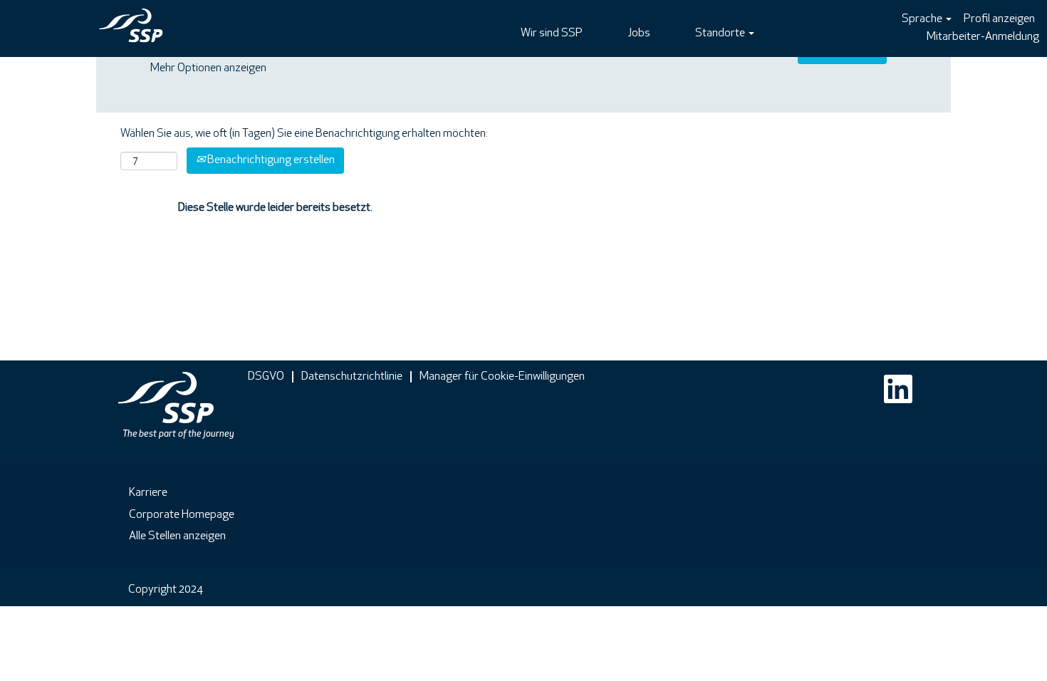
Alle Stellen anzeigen (177, 536)
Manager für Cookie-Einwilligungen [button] (502, 377)
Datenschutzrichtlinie (351, 377)
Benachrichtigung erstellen (270, 160)
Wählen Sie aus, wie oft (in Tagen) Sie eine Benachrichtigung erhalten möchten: (304, 134)
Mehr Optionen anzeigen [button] (208, 68)
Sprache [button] (923, 19)
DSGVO (266, 377)
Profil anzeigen (999, 19)
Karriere (148, 493)
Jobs (638, 33)
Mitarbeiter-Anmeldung (983, 37)
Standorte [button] (721, 33)
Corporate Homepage (181, 515)
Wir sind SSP (552, 33)
